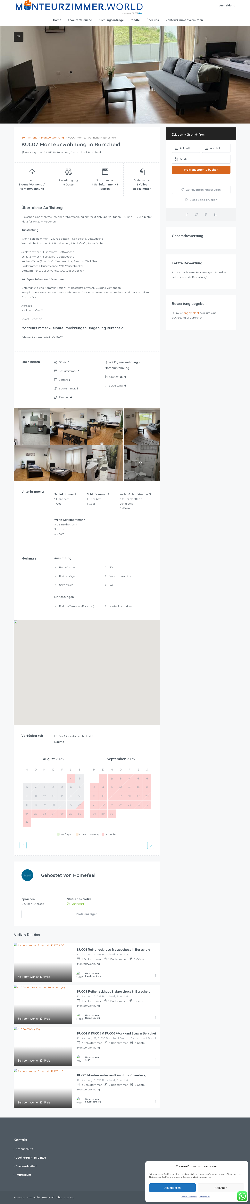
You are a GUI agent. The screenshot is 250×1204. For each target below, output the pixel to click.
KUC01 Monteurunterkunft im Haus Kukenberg (111, 1075)
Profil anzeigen (86, 914)
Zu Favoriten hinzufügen (203, 190)
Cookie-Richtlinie (189, 1196)
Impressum (23, 1175)
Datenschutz (204, 1196)
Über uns (152, 20)
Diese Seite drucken (203, 200)
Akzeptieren (172, 1188)
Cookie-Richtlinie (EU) (31, 1157)
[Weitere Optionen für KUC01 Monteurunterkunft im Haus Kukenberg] (155, 1101)
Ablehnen (221, 1188)
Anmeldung (227, 5)
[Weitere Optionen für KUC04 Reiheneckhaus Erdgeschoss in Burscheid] (155, 975)
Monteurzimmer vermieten (184, 20)
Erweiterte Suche (80, 20)
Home (57, 20)
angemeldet (191, 313)
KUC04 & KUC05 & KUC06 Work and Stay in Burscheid (117, 1033)
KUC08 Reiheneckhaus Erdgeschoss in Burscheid (113, 991)
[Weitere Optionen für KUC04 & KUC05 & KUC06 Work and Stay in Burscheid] (155, 1059)
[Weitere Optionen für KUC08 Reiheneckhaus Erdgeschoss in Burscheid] (155, 1017)
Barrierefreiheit (27, 1166)
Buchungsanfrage (111, 20)
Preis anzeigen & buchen (201, 169)
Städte (135, 20)
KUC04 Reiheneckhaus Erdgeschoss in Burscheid (113, 950)
